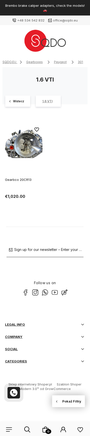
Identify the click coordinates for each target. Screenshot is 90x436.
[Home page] (44, 43)
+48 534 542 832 (30, 20)
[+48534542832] (14, 392)
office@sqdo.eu (65, 20)
